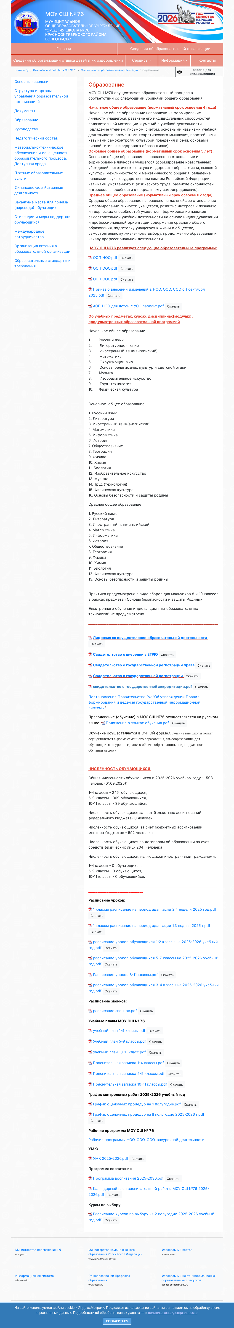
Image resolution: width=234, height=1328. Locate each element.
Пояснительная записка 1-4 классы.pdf (128, 1062)
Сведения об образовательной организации (170, 48)
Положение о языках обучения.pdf (137, 723)
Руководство (26, 129)
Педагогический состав (36, 138)
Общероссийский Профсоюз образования (109, 1278)
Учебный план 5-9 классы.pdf (119, 1041)
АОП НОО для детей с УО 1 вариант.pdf (128, 306)
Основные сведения (32, 81)
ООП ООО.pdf (105, 268)
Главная (63, 48)
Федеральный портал (177, 1250)
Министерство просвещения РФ (38, 1250)
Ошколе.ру (22, 70)
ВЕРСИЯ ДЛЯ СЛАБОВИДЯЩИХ (202, 72)
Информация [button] (173, 60)
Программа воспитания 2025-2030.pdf (128, 1178)
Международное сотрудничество (29, 234)
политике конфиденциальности (172, 1313)
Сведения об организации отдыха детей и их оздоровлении (68, 60)
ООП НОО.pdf (105, 257)
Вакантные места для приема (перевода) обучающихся (41, 205)
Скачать (126, 258)
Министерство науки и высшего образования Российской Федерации (115, 1252)
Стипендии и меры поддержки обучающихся (42, 219)
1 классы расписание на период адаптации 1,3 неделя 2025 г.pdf (151, 925)
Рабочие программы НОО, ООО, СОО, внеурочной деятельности (146, 1139)
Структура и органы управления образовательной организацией (41, 96)
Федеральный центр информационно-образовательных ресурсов (189, 1278)
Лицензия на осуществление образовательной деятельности (150, 637)
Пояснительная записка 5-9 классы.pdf (129, 1073)
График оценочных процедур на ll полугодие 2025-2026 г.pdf (148, 1114)
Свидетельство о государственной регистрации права (143, 665)
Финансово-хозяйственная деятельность (38, 190)
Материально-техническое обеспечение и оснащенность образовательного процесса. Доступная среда (41, 155)
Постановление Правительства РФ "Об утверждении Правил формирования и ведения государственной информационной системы (144, 702)
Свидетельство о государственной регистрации (138, 675)
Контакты (207, 60)
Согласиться (117, 1321)
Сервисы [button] (140, 60)
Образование (26, 120)
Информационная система (34, 1276)
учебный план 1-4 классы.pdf (119, 1030)
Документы (24, 110)
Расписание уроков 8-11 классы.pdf (125, 974)
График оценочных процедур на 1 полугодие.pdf (137, 1104)
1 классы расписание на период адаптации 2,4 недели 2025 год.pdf (154, 909)
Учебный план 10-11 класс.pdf (119, 1052)
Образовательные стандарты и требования (42, 263)
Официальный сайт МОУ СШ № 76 (54, 70)
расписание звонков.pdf (115, 1010)
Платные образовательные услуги (38, 176)
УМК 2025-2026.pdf (110, 1158)
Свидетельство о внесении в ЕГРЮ (125, 654)
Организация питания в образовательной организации (42, 249)
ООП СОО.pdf (105, 279)
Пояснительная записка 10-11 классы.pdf (130, 1084)
